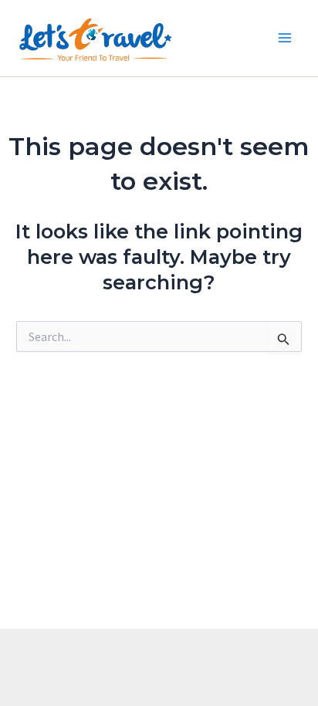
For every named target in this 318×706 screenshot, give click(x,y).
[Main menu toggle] (285, 38)
